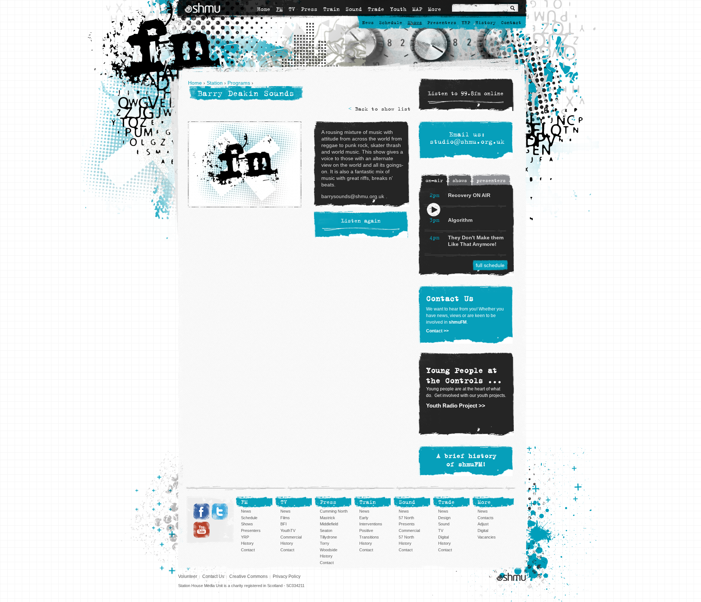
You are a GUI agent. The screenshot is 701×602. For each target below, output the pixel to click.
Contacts (486, 518)
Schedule (390, 23)
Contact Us (213, 576)
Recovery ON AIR (469, 195)
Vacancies (487, 537)
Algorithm (460, 220)
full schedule (490, 265)
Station (215, 83)
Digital (443, 537)
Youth (398, 9)
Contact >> (437, 330)
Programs (238, 83)
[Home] (202, 8)
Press (309, 9)
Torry (324, 543)
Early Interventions (370, 521)
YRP (465, 23)
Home (263, 9)
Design (444, 518)
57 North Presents (407, 521)
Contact (511, 23)
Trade (376, 9)
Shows (414, 23)
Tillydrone (328, 537)
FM (279, 9)
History (485, 23)
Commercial (291, 537)
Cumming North (334, 511)
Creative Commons (248, 576)
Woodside (328, 550)
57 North (406, 537)
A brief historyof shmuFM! (466, 460)
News (368, 23)
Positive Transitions (369, 533)
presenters (491, 180)
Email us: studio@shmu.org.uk (467, 138)
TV (291, 9)
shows (459, 180)
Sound (353, 9)
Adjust (483, 524)
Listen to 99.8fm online (465, 93)
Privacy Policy (286, 576)
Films (285, 518)
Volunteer (187, 576)
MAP (417, 9)
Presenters (441, 23)
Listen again (360, 221)
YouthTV (287, 530)
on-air (434, 180)
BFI (283, 524)
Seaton (326, 530)
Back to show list (383, 108)
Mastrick (327, 518)
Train (331, 9)
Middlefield (329, 524)
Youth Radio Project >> (455, 405)
